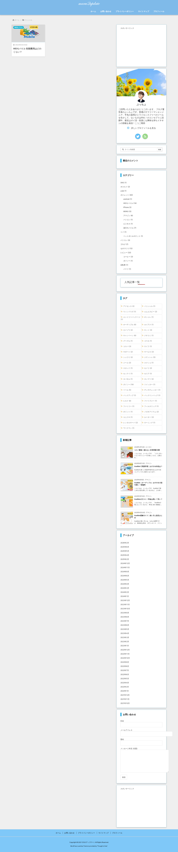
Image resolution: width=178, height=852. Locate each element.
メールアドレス (126, 730)
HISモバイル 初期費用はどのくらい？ (27, 50)
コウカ (148, 341)
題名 (122, 739)
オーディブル (129, 324)
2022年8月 (124, 666)
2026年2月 (124, 543)
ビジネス (128, 224)
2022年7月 (124, 670)
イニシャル (149, 306)
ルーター (149, 417)
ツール (127, 390)
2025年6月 (124, 547)
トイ (123, 232)
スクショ (149, 363)
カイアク (149, 324)
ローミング (149, 423)
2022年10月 (125, 658)
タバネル (128, 379)
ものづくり (126, 248)
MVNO (127, 211)
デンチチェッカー (152, 390)
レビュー (125, 252)
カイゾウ (128, 330)
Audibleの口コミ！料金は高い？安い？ (148, 499)
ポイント (128, 412)
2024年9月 (124, 572)
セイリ (148, 368)
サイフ (148, 346)
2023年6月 (124, 625)
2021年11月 (124, 699)
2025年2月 (124, 559)
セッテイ (128, 374)
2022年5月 (124, 678)
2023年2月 (124, 641)
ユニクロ (128, 417)
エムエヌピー (150, 312)
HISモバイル (18, 27)
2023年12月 (125, 600)
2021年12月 (125, 695)
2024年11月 (125, 567)
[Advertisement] (141, 47)
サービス (149, 352)
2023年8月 (124, 617)
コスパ (127, 346)
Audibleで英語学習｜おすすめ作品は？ (148, 466)
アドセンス (128, 306)
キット (148, 330)
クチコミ (149, 335)
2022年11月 (125, 654)
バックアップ (129, 395)
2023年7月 (124, 621)
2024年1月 (124, 596)
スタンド (128, 368)
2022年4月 (124, 683)
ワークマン (128, 428)
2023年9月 (124, 613)
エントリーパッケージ (130, 318)
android (127, 199)
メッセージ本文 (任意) (128, 748)
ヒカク (127, 401)
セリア (148, 374)
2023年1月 (124, 646)
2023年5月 (124, 629)
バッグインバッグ (152, 395)
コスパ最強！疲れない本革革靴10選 (147, 450)
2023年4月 (124, 633)
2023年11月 (125, 604)
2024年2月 (124, 592)
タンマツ (149, 379)
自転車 (124, 265)
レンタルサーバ (130, 423)
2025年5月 (124, 551)
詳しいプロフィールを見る (143, 128)
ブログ (124, 244)
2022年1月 (124, 691)
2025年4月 (124, 555)
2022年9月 (124, 662)
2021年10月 (125, 703)
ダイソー (128, 261)
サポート (128, 352)
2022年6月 (124, 674)
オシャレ (149, 317)
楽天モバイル (129, 228)
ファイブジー (150, 401)
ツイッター (149, 384)
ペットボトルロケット (133, 236)
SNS (123, 183)
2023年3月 (124, 637)
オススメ (125, 187)
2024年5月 (124, 580)
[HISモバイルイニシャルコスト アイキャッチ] (28, 33)
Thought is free (102, 846)
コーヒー (128, 257)
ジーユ (127, 363)
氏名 (122, 721)
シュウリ (128, 357)
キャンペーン (129, 335)
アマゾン (128, 215)
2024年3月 (124, 588)
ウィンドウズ (129, 312)
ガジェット (126, 195)
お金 (123, 191)
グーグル (128, 341)
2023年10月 (125, 609)
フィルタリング (151, 406)
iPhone (127, 207)
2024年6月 (124, 576)
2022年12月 (125, 650)
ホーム (17, 20)
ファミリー (128, 406)
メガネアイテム (151, 412)
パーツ (127, 269)
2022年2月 (124, 687)
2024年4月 (124, 584)
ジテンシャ (149, 357)
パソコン (128, 220)
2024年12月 (125, 563)
